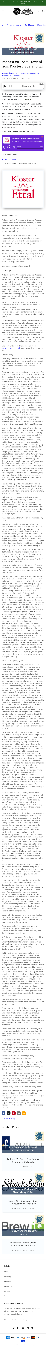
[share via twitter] (8, 1113)
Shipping (7, 1277)
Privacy (7, 1291)
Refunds (7, 1281)
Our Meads (29, 25)
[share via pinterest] (14, 1113)
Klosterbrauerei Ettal (11, 348)
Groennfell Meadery (10, 73)
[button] (2, 11)
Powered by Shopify (33, 1344)
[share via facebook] (3, 1113)
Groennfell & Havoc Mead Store (20, 1344)
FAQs (6, 1272)
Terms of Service (10, 1296)
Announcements (14, 25)
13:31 (41, 84)
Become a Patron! (9, 159)
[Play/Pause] (5, 86)
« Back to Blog (9, 1118)
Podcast (17, 76)
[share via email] (19, 1113)
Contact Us (8, 1286)
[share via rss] (24, 1113)
